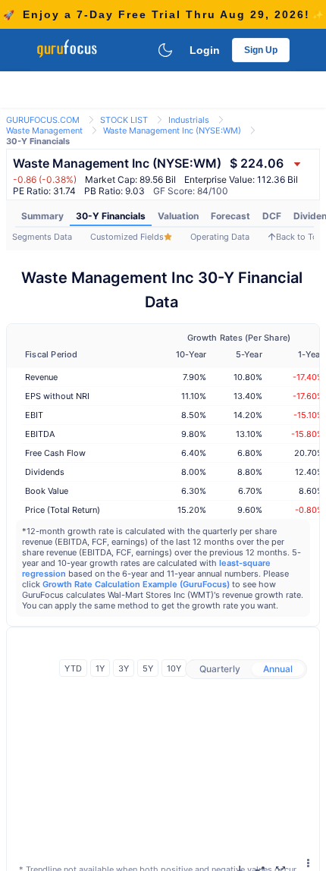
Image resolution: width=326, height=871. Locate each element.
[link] (43, 118)
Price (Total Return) (62, 510)
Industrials (188, 120)
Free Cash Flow (55, 453)
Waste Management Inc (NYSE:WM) (172, 130)
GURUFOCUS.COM (43, 120)
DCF (271, 216)
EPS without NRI (57, 396)
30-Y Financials (111, 216)
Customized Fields (127, 236)
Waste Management (44, 130)
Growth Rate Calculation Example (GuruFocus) (136, 584)
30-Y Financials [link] (38, 141)
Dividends (44, 472)
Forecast (230, 216)
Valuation (178, 216)
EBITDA (40, 434)
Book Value (46, 491)
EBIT (34, 415)
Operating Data (219, 236)
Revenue (41, 377)
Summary (42, 216)
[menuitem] (42, 216)
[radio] (220, 669)
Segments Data (42, 236)
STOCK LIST (124, 120)
